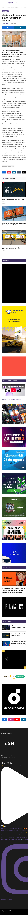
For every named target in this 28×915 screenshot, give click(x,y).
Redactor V (6, 23)
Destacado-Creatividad (8, 166)
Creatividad (5, 11)
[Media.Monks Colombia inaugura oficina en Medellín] (14, 39)
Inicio (3, 7)
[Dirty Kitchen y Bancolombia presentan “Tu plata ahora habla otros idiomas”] (14, 237)
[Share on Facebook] (8, 27)
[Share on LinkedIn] (20, 27)
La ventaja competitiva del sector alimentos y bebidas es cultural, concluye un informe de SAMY (13, 590)
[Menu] (3, 3)
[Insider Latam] (10, 2)
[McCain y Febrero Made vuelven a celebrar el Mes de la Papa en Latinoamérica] (14, 213)
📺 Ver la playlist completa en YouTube (12, 399)
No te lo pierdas (7, 621)
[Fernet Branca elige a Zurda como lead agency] (14, 189)
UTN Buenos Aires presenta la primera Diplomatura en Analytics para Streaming (18, 627)
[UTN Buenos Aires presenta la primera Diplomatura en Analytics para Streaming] (6, 627)
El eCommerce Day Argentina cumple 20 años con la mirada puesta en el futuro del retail (18, 643)
